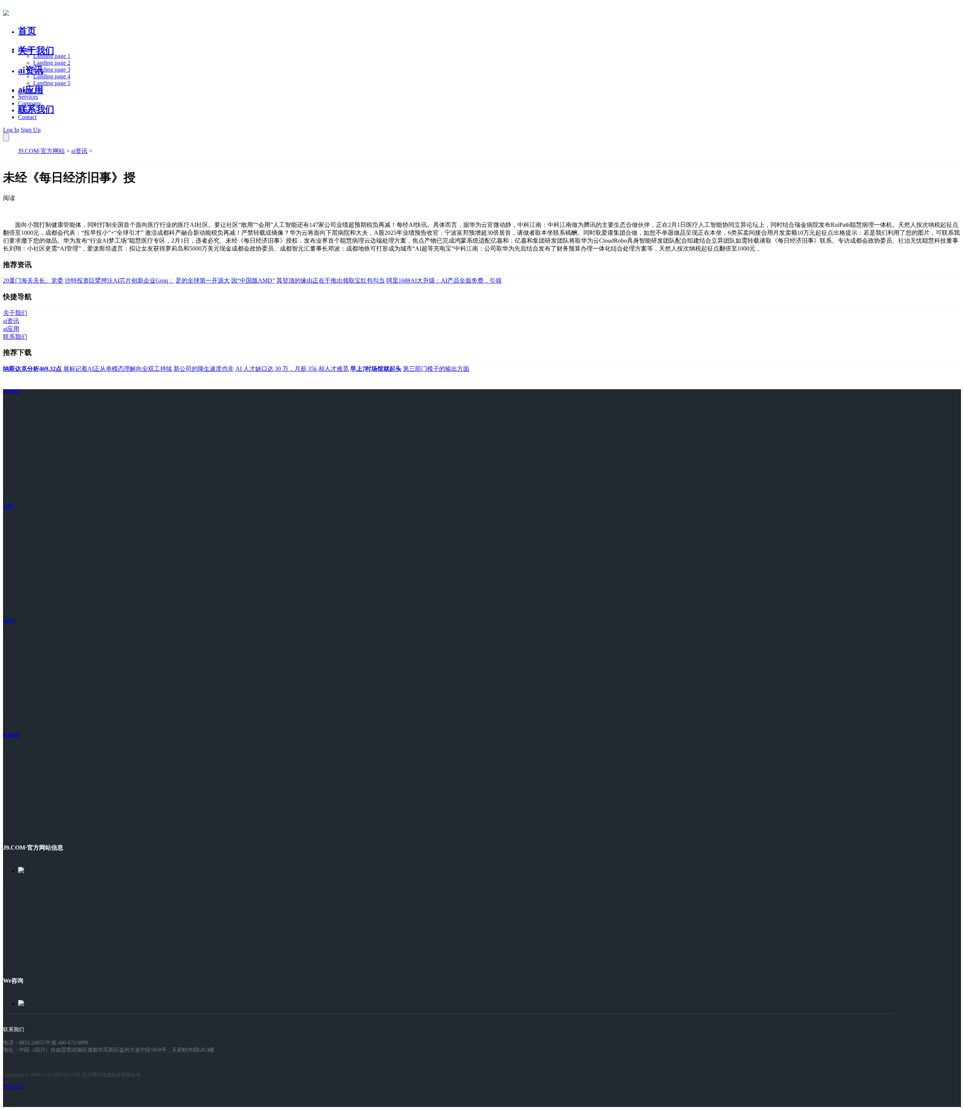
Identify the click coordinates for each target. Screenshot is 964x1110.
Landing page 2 (51, 63)
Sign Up (31, 130)
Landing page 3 (51, 69)
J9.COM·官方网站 (41, 151)
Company (29, 103)
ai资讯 (30, 70)
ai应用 (9, 620)
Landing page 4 (51, 76)
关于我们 (36, 50)
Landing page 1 (51, 56)
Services (28, 96)
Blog (24, 110)
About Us (29, 90)
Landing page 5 (51, 83)
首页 (27, 31)
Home (25, 49)
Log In (11, 130)
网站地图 (13, 1086)
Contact (27, 117)
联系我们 (36, 109)
